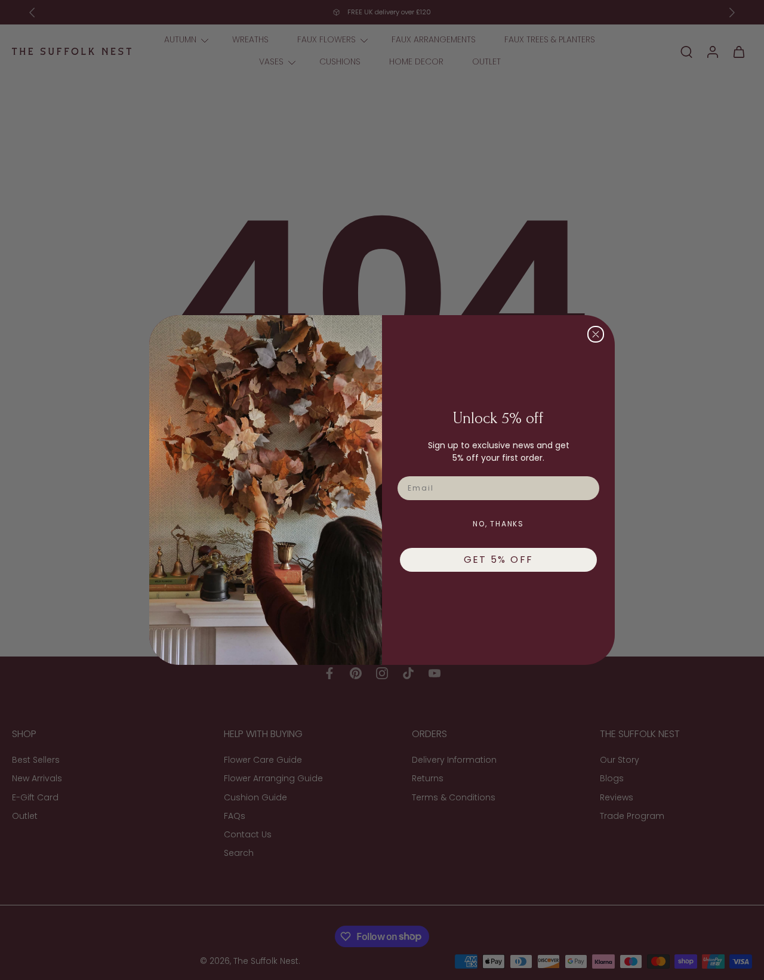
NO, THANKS (498, 524)
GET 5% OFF (499, 559)
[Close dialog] (596, 334)
